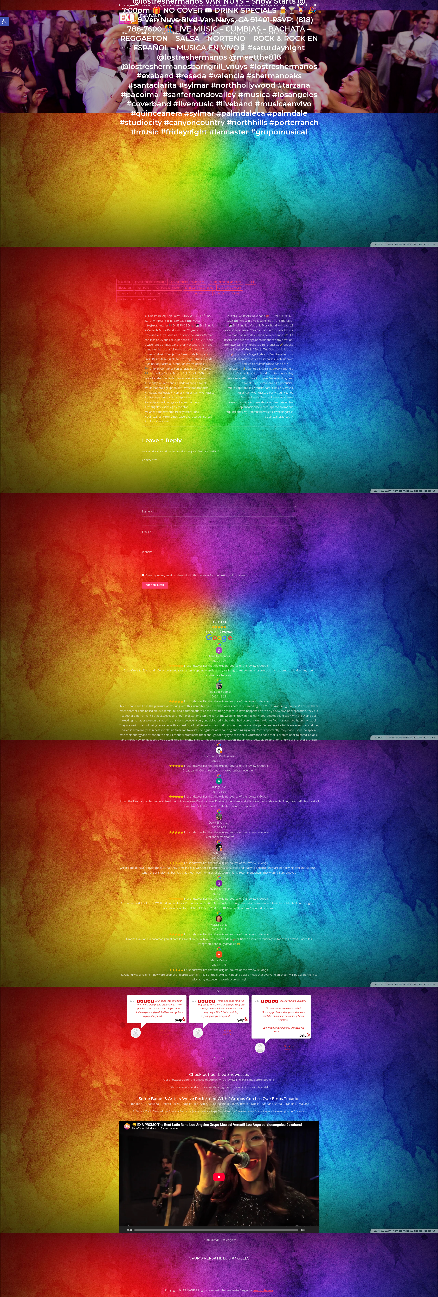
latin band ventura (197, 293)
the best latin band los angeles (138, 299)
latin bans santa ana (227, 293)
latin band (143, 287)
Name (147, 511)
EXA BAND (150, 16)
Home (125, 33)
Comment (149, 460)
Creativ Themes (263, 1290)
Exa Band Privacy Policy (136, 48)
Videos (191, 33)
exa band (124, 282)
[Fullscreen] (314, 1230)
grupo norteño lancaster (225, 282)
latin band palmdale (130, 293)
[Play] (123, 1230)
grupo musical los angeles (187, 282)
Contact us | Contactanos (273, 33)
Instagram (125, 287)
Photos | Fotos (171, 33)
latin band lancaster (167, 287)
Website (147, 552)
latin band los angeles (199, 287)
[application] (219, 1177)
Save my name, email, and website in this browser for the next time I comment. (196, 575)
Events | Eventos (241, 33)
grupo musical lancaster (150, 282)
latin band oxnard (229, 287)
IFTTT (250, 282)
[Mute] (309, 1230)
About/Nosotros (145, 33)
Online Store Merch (212, 33)
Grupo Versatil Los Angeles (219, 1240)
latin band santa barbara (164, 293)
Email (146, 532)
